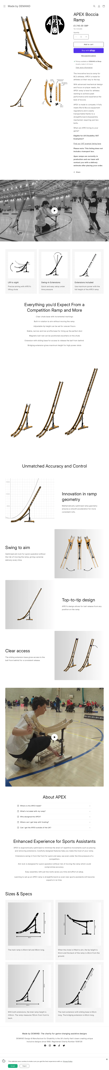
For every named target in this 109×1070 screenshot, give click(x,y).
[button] (4, 6)
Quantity (76, 32)
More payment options (88, 55)
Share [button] (78, 172)
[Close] (107, 1059)
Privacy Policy (67, 1061)
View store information (84, 67)
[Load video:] (54, 210)
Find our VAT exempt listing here (87, 144)
